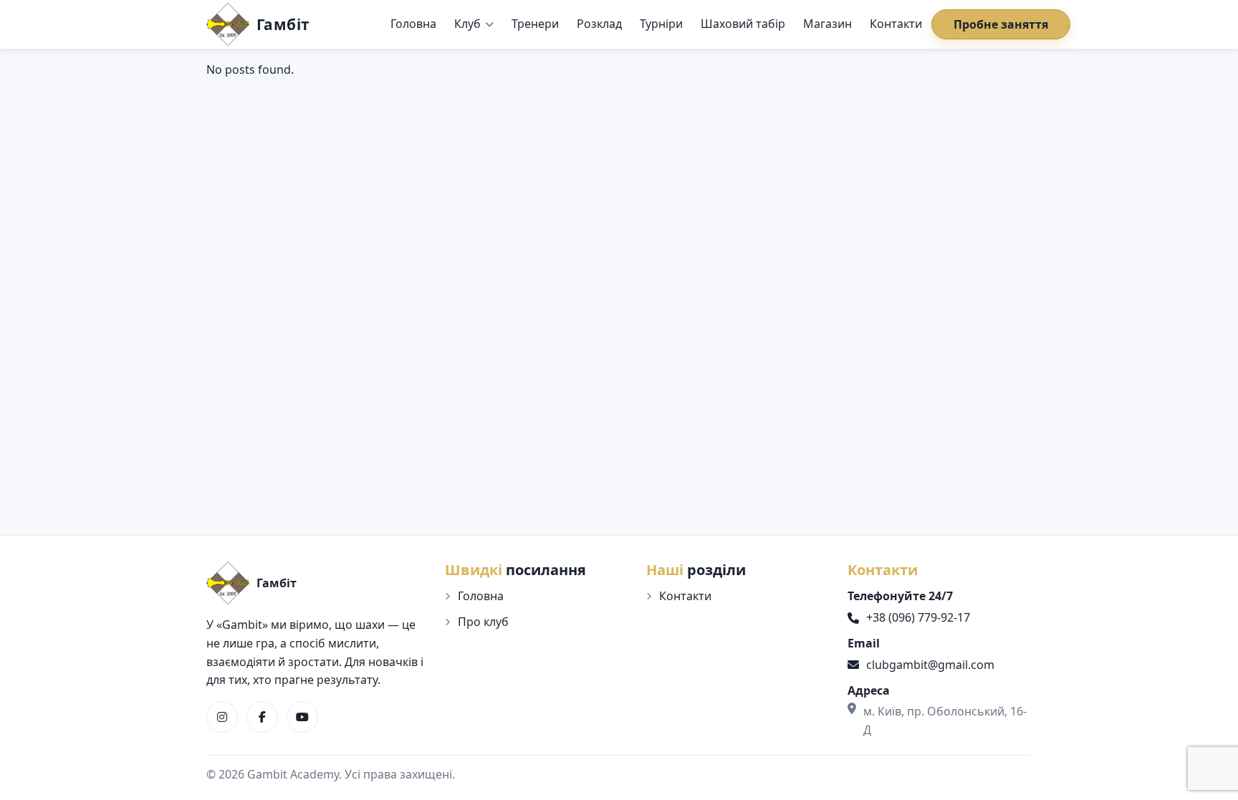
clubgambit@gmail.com (930, 665)
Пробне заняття (1001, 24)
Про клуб (483, 622)
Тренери (535, 24)
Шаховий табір (743, 24)
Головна (413, 24)
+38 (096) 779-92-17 (918, 617)
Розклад (599, 24)
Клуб (467, 24)
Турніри (661, 24)
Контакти (896, 24)
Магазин (827, 24)
